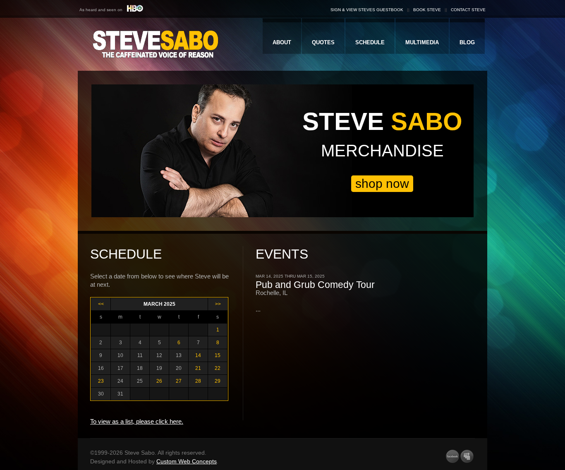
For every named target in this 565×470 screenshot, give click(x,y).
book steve (427, 9)
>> (218, 304)
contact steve (468, 9)
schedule (370, 42)
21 (198, 368)
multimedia (422, 42)
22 (217, 368)
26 (159, 381)
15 (217, 355)
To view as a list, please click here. (136, 421)
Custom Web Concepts (186, 461)
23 (101, 381)
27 (179, 381)
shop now (382, 183)
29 (217, 381)
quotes (323, 42)
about (282, 42)
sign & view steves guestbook (366, 9)
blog (467, 42)
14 (198, 355)
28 (198, 381)
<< (101, 304)
